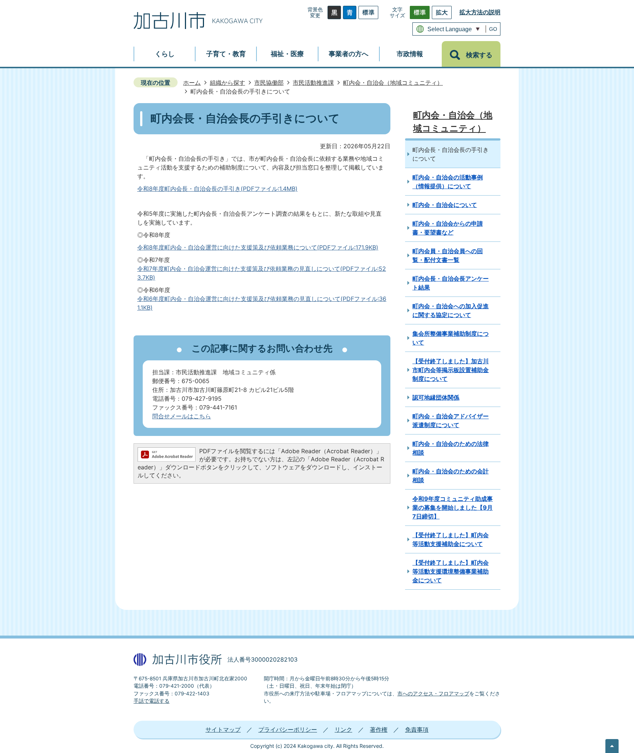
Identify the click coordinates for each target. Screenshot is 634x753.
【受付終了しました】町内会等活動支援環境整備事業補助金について (450, 571)
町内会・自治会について (444, 204)
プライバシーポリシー (287, 729)
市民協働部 (269, 82)
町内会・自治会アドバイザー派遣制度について (450, 420)
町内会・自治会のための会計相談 (450, 476)
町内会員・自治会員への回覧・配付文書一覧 (447, 255)
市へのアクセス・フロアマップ (433, 693)
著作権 (378, 729)
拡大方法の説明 (479, 12)
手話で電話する (152, 701)
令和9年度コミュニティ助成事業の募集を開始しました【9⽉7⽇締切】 (452, 507)
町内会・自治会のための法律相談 (450, 448)
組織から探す (227, 82)
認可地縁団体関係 (435, 397)
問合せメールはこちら (181, 416)
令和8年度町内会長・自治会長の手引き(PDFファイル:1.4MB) (217, 188)
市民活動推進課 (313, 82)
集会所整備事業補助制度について (450, 338)
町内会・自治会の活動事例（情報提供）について (447, 182)
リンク (343, 729)
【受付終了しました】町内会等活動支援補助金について (450, 539)
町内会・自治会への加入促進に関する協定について (450, 310)
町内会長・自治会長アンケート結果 (450, 283)
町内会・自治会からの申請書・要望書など (447, 228)
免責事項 (417, 729)
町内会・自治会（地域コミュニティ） (393, 82)
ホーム (192, 82)
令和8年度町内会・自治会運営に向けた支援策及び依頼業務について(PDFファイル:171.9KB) (257, 247)
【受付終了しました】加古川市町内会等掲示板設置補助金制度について (450, 369)
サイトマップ (223, 729)
